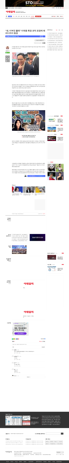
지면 (58, 7)
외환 (26, 16)
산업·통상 (32, 16)
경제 (16, 16)
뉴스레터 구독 (40, 213)
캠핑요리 (47, 443)
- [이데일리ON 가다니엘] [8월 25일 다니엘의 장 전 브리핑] (34, 441)
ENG (53, 7)
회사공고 (12, 461)
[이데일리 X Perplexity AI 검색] (25, 36)
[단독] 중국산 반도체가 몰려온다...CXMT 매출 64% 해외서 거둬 (52, 422)
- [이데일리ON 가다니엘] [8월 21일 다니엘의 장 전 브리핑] (34, 444)
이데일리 (15, 12)
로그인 (63, 7)
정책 (19, 16)
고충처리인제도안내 (39, 461)
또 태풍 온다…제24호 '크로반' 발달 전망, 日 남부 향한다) (21, 239)
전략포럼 (51, 441)
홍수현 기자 (7, 50)
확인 (62, 433)
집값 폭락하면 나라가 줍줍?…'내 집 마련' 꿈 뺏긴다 (50, 424)
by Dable (9, 261)
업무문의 (20, 461)
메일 (6, 59)
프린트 (9, 59)
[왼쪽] (24, 246)
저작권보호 (44, 461)
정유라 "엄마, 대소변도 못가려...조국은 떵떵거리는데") (21, 237)
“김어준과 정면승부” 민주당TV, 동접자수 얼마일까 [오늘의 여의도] (53, 417)
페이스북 (6, 57)
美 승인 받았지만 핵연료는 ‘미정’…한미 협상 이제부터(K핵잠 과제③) (53, 419)
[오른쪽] (25, 246)
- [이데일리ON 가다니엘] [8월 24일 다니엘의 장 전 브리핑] (34, 442)
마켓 (58, 16)
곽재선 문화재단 (59, 443)
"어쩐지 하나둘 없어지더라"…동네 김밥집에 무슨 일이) (21, 234)
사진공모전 (60, 441)
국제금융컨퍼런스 (53, 443)
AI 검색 (10, 16)
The (61, 16)
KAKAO (6, 61)
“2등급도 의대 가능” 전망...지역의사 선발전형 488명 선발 (51, 416)
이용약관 (25, 461)
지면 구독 (44, 213)
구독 (56, 7)
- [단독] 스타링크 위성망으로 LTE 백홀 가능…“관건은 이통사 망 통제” (14, 442)
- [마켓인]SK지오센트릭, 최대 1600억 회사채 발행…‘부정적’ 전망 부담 (14, 441)
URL (9, 61)
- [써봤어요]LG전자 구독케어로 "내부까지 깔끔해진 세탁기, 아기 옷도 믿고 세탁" (14, 444)
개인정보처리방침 (58, 461)
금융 (21, 16)
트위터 (9, 57)
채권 (24, 16)
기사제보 (53, 461)
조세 (29, 16)
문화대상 (47, 441)
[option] (25, 8)
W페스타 (55, 441)
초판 (60, 7)
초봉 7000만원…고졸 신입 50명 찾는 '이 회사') (19, 240)
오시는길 (16, 461)
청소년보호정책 (31, 461)
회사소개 (7, 461)
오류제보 (49, 461)
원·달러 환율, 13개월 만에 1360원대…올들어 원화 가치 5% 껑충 (52, 421)
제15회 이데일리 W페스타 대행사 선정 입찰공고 (18, 433)
